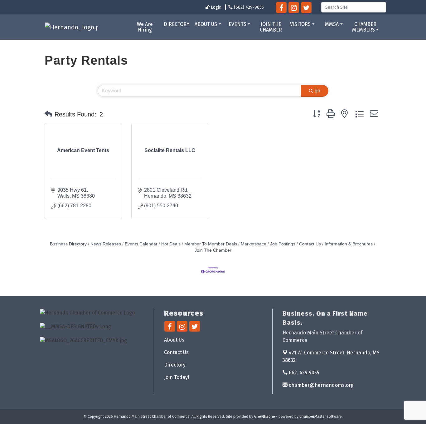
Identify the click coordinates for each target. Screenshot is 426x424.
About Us (174, 340)
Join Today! (176, 377)
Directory (175, 365)
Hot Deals (171, 244)
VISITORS (300, 24)
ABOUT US (206, 24)
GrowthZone (264, 416)
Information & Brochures (349, 244)
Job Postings (282, 244)
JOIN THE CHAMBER (271, 27)
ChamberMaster (312, 416)
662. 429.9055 (303, 373)
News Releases (105, 244)
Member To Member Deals (210, 244)
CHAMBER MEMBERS (364, 27)
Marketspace (253, 244)
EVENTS (237, 24)
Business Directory (68, 244)
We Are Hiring (145, 27)
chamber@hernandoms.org (321, 385)
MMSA (332, 24)
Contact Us (310, 244)
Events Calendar (141, 244)
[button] (48, 114)
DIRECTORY (176, 24)
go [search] (317, 90)
